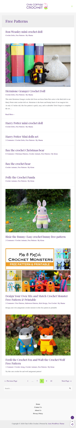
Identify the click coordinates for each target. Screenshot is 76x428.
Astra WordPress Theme (56, 423)
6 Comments (9, 154)
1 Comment (9, 367)
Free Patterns (20, 35)
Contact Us (38, 407)
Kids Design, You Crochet (48, 303)
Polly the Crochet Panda (20, 177)
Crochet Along (20, 367)
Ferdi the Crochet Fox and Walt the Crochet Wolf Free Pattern (35, 361)
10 (51, 381)
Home (38, 404)
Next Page (66, 381)
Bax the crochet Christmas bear (24, 150)
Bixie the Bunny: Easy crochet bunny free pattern (35, 237)
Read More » (9, 114)
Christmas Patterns (21, 154)
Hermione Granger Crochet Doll (25, 91)
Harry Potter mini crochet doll (24, 123)
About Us (38, 410)
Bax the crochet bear (18, 164)
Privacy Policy (38, 413)
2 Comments (9, 140)
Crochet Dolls (10, 35)
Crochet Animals (34, 154)
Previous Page (11, 381)
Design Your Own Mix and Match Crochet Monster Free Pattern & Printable (36, 297)
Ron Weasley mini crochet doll (23, 32)
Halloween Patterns (31, 303)
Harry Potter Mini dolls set (21, 136)
